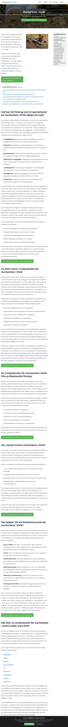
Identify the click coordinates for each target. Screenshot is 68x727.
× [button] (66, 717)
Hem (39, 2)
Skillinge (6, 678)
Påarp (5, 658)
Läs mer (48, 721)
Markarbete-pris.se (9, 2)
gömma (20, 87)
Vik (4, 668)
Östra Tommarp (8, 665)
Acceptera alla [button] (29, 724)
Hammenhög (7, 675)
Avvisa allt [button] (39, 724)
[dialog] (34, 721)
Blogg (61, 2)
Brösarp (6, 661)
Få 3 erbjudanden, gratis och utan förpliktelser (34, 20)
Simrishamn (7, 654)
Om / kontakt (54, 2)
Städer (45, 2)
